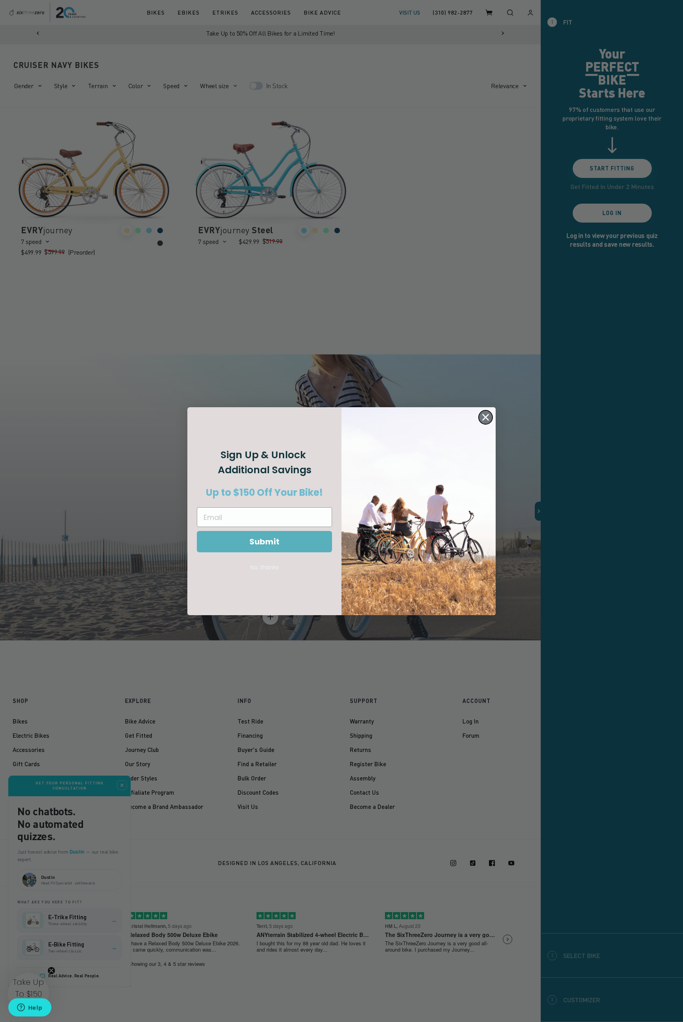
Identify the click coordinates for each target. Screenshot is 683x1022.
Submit (264, 541)
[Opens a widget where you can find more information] (29, 1008)
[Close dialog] (485, 417)
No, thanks (264, 567)
